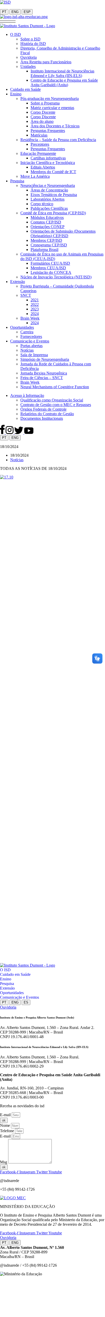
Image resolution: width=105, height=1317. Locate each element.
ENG (15, 12)
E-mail (6, 1115)
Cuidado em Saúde (15, 974)
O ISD (5, 970)
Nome (5, 1125)
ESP (27, 12)
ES (26, 1002)
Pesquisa (7, 983)
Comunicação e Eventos (19, 997)
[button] (8, 21)
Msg (4, 1162)
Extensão (7, 988)
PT (4, 12)
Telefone (7, 1131)
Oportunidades (12, 993)
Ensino (5, 979)
